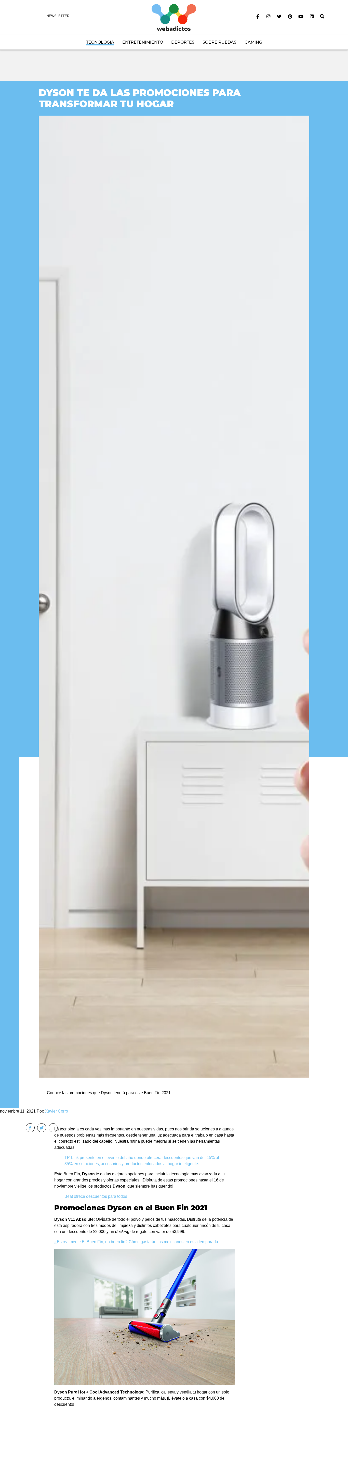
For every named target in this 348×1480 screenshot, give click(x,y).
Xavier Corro (56, 1111)
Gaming (253, 42)
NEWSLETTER (58, 16)
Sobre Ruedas (219, 42)
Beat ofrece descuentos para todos (95, 1196)
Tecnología (100, 42)
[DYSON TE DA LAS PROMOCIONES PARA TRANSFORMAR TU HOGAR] (174, 596)
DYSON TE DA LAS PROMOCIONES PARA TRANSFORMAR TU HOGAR (140, 98)
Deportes (182, 42)
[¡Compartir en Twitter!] (41, 1127)
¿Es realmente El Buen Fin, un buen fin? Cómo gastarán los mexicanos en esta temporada (136, 1242)
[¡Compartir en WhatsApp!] (53, 1127)
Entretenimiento (142, 42)
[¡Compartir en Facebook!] (30, 1127)
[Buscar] (322, 16)
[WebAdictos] (174, 17)
